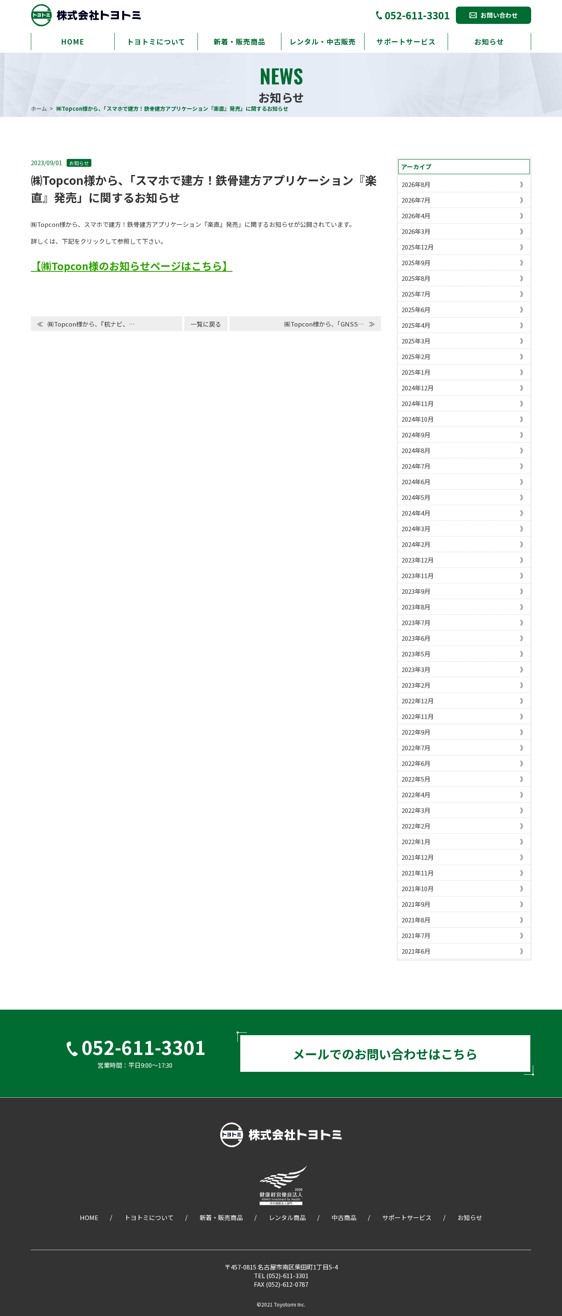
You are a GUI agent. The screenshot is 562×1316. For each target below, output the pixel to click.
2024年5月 (416, 497)
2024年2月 (416, 544)
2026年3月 (416, 231)
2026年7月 (416, 200)
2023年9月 (416, 591)
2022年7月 (416, 747)
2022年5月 (416, 779)
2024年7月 (416, 466)
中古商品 (344, 1217)
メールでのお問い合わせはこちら (385, 1054)
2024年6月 (416, 481)
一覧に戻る (205, 324)
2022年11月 (418, 716)
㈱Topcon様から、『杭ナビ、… (91, 324)
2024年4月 (416, 513)
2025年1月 (416, 372)
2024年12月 (418, 387)
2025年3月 (416, 340)
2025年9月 (416, 262)
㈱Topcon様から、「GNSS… (324, 324)
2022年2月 (416, 825)
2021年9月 (416, 904)
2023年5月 (416, 653)
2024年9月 (416, 434)
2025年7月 (416, 293)
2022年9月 (416, 732)
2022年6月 (416, 763)
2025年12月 (418, 247)
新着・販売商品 (239, 41)
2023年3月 (416, 669)
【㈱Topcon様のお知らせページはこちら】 (131, 265)
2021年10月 (418, 888)
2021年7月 (416, 935)
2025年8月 (416, 278)
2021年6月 (416, 951)
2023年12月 (418, 559)
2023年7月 (416, 622)
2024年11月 (418, 403)
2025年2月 (416, 356)
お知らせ (489, 41)
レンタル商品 (287, 1217)
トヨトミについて (156, 41)
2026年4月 (416, 215)
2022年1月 (416, 841)
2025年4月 (416, 325)
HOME (72, 41)
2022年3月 (416, 810)
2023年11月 (418, 575)
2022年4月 (416, 794)
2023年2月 (416, 685)
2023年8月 (416, 606)
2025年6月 (416, 309)
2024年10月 (418, 419)
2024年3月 (416, 528)
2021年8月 (416, 919)
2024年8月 (416, 450)
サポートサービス (406, 41)
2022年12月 (418, 700)
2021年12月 (418, 857)
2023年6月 (416, 638)
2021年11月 (418, 872)
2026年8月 (416, 184)
